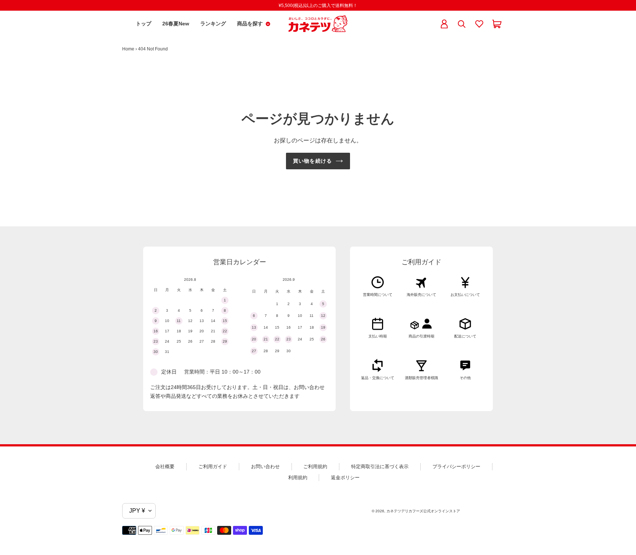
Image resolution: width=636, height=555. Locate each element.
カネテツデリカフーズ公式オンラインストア (423, 511)
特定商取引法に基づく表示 (380, 466)
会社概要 (164, 466)
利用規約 (297, 477)
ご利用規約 (315, 466)
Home (128, 49)
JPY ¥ (137, 511)
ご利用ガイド (212, 466)
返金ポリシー (345, 477)
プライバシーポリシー (456, 466)
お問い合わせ (265, 466)
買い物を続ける (312, 161)
